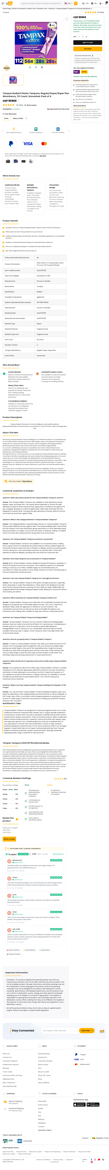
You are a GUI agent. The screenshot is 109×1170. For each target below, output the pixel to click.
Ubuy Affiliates (43, 1083)
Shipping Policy (8, 1079)
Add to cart (88, 42)
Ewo (39, 1116)
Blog (40, 1079)
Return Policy (43, 1064)
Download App (44, 1054)
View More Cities (44, 1130)
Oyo (39, 1112)
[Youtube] (99, 1160)
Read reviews (57, 854)
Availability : (7, 109)
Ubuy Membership (10, 1086)
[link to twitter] (42, 67)
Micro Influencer (9, 1083)
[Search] (76, 3)
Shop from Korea (69, 1152)
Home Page (7, 9)
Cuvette (41, 1127)
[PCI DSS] (8, 1141)
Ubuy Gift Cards (44, 1075)
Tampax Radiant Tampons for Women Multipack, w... (74, 9)
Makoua (41, 1119)
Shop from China (84, 1152)
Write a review (9, 839)
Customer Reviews (45, 1061)
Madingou (42, 1123)
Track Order (7, 1072)
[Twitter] (103, 1160)
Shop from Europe (24, 1154)
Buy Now (43, 156)
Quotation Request (10, 1061)
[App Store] (79, 1105)
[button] (85, 3)
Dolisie (40, 1108)
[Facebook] (91, 1160)
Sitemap (6, 1068)
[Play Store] (93, 1105)
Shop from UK (21, 1152)
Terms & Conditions (43, 1160)
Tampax (6, 12)
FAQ (39, 1068)
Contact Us (7, 1057)
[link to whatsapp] (30, 67)
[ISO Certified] (23, 1141)
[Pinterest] (92, 1162)
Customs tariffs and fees (12, 1075)
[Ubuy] (9, 3)
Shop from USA (8, 1152)
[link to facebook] (36, 67)
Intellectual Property (11, 1064)
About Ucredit (43, 1072)
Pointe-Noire (43, 1105)
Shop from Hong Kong (52, 1152)
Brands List (42, 1057)
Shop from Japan (35, 1152)
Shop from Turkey (9, 1154)
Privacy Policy (58, 1160)
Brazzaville (42, 1101)
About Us (6, 1054)
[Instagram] (95, 1160)
